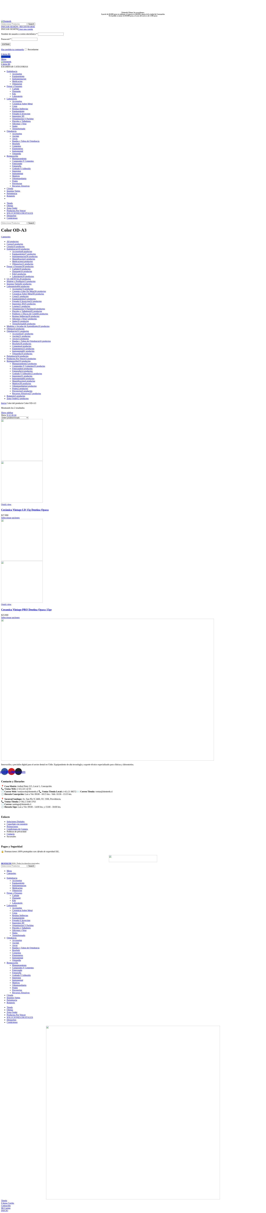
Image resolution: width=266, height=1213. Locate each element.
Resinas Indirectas (20, 109)
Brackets (16, 143)
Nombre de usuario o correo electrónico (19, 34)
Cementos (16, 146)
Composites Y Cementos (23, 161)
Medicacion (17, 81)
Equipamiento (18, 76)
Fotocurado (17, 163)
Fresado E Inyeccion (21, 114)
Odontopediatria (19, 178)
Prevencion (17, 183)
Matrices (16, 176)
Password (6, 39)
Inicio (4, 403)
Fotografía (16, 166)
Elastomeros (17, 148)
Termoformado (18, 129)
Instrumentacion (19, 79)
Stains (14, 126)
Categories (5, 237)
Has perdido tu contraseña (12, 49)
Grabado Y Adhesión (21, 168)
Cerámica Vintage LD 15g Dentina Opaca (25, 509)
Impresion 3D (18, 116)
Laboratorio (17, 96)
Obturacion (17, 84)
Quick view (6, 504)
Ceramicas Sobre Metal (22, 104)
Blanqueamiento (19, 158)
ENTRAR (6, 44)
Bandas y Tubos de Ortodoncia (25, 141)
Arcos (14, 138)
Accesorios (17, 74)
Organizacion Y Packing (23, 119)
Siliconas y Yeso (19, 124)
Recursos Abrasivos (21, 186)
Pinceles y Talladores (21, 121)
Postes (15, 181)
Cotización (6, 57)
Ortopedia (16, 153)
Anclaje (15, 136)
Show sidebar (7, 412)
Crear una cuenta (25, 29)
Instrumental (17, 151)
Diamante (16, 91)
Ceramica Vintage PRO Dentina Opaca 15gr (26, 609)
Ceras (14, 106)
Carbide (15, 89)
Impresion (16, 171)
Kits (14, 94)
